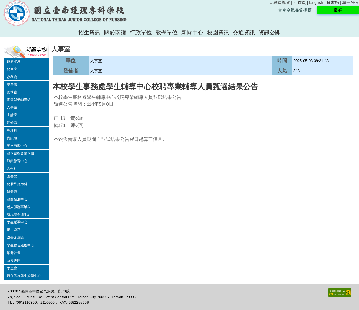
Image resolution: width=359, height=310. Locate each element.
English (316, 2)
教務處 (12, 77)
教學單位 (167, 32)
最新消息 (13, 61)
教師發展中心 (17, 199)
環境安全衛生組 (19, 214)
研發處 (12, 192)
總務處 (12, 92)
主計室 (12, 115)
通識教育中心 (17, 161)
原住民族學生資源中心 (24, 276)
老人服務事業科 (19, 207)
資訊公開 (270, 32)
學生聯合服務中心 (20, 245)
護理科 (12, 130)
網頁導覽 (281, 2)
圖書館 (332, 2)
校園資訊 (218, 32)
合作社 (12, 168)
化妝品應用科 (17, 184)
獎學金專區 (15, 238)
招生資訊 (89, 32)
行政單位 (141, 32)
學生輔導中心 (17, 222)
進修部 (12, 123)
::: (271, 2)
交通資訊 (244, 32)
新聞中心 (192, 32)
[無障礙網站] (339, 295)
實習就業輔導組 (19, 100)
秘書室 (12, 69)
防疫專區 (13, 260)
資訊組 (12, 138)
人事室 (12, 107)
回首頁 (299, 2)
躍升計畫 (13, 253)
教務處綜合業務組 (20, 153)
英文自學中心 (17, 146)
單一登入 (350, 2)
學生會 (12, 268)
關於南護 (115, 32)
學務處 (12, 84)
